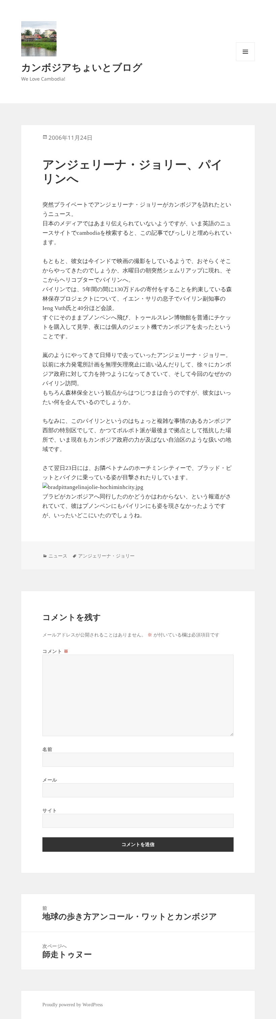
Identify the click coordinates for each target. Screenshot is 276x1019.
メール (49, 780)
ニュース (57, 555)
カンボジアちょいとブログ (81, 67)
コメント (55, 651)
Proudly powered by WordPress (72, 1004)
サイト (49, 810)
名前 (47, 749)
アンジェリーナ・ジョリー (106, 555)
